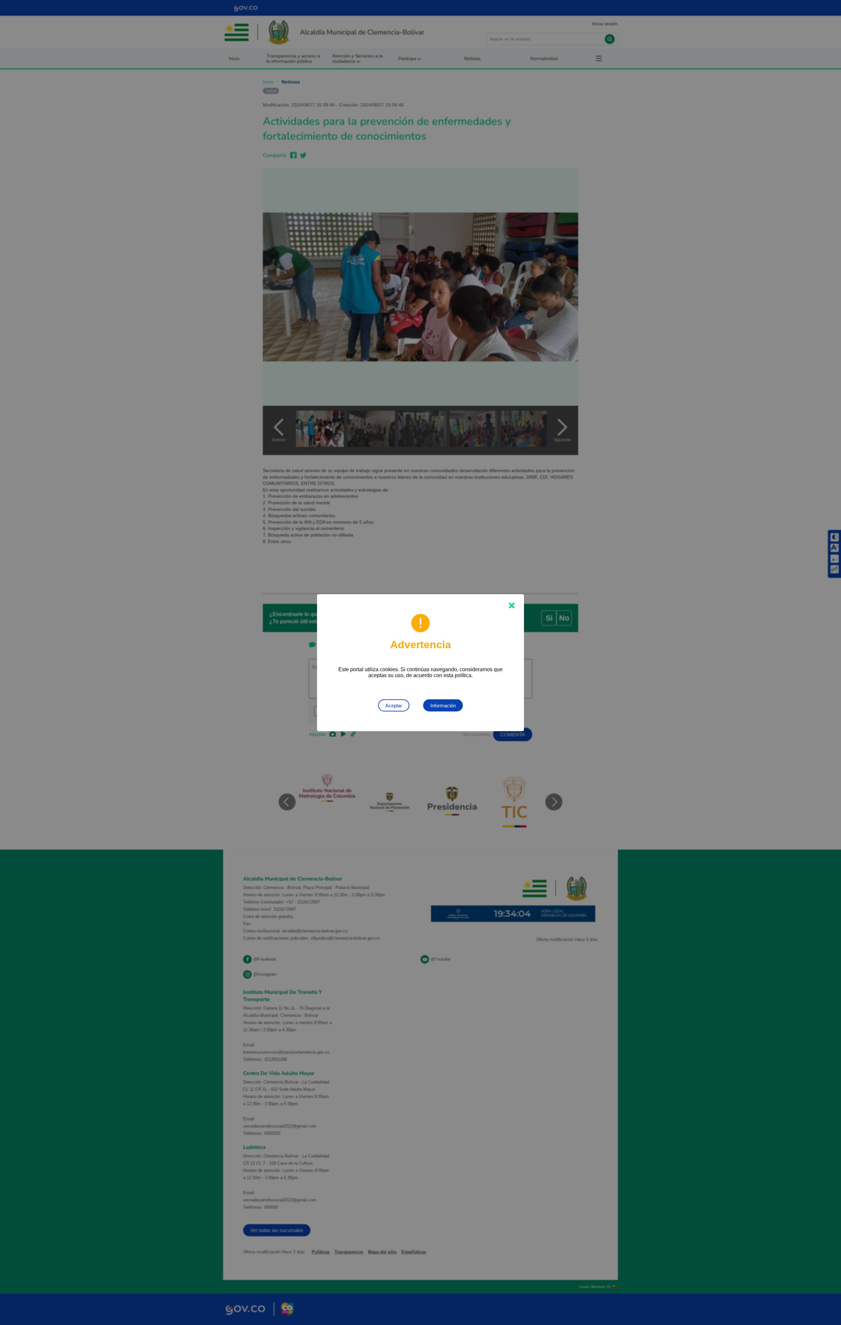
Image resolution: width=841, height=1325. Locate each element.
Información (443, 705)
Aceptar (393, 705)
